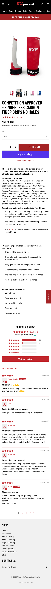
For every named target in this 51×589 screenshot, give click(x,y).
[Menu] (3, 4)
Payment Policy (8, 542)
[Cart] (48, 4)
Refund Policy (8, 545)
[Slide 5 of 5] (39, 93)
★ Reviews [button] (49, 296)
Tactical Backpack (37, 11)
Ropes (18, 11)
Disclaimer (6, 533)
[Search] (9, 4)
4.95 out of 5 (32, 332)
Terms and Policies (26, 582)
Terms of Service (9, 548)
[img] (7, 375)
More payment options (25, 160)
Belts (25, 11)
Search (5, 530)
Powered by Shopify (32, 577)
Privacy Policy (8, 536)
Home (4, 11)
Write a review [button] (25, 359)
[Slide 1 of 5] (12, 93)
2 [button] (22, 513)
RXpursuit (20, 577)
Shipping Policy (8, 539)
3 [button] (26, 513)
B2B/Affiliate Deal (9, 552)
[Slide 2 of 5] (19, 93)
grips (11, 229)
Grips (11, 11)
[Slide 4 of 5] (32, 93)
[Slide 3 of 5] (25, 93)
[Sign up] (46, 567)
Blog (4, 555)
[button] (14, 340)
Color (4, 131)
